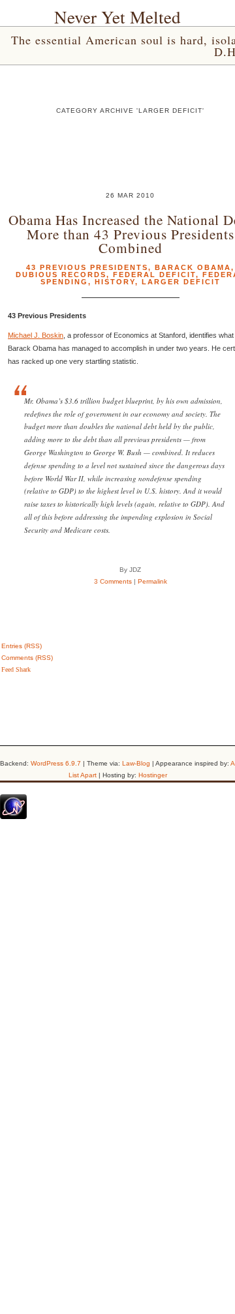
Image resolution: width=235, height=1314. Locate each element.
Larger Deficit (181, 282)
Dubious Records (61, 274)
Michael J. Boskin (35, 335)
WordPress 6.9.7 (56, 763)
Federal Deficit (154, 274)
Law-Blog (136, 763)
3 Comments (113, 581)
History (115, 282)
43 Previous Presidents (87, 267)
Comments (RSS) (27, 657)
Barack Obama (193, 267)
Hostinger (152, 775)
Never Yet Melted (117, 17)
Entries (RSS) (21, 646)
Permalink (152, 581)
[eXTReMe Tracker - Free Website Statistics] (13, 816)
